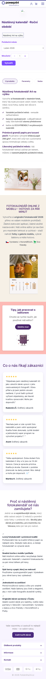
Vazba (40, 81)
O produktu (10, 81)
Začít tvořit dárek (23, 635)
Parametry (26, 81)
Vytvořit (9, 63)
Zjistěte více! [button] (23, 327)
